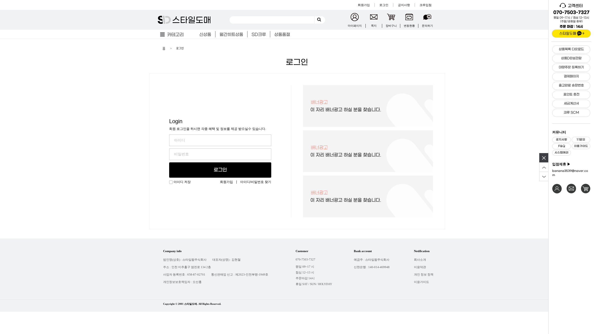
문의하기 (427, 25)
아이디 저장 (182, 182)
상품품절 (282, 34)
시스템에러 (561, 152)
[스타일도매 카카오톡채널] (571, 33)
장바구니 (391, 25)
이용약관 (420, 267)
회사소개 (420, 259)
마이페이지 (355, 25)
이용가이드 (581, 146)
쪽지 (374, 25)
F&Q (561, 146)
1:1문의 (581, 139)
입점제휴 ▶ (561, 164)
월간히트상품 (231, 34)
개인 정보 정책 (423, 274)
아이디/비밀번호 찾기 (255, 182)
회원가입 (226, 182)
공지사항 (561, 139)
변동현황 (409, 25)
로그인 (220, 170)
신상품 (205, 34)
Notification (421, 251)
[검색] (320, 20)
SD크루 (259, 34)
